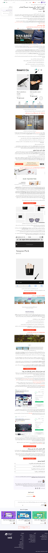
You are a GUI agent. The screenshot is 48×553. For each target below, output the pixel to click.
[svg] (39, 488)
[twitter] (9, 537)
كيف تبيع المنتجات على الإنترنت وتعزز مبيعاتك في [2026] (24, 520)
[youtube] (8, 537)
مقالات (22, 548)
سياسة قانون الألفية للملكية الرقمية (18, 547)
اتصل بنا (22, 537)
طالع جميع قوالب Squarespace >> (30, 293)
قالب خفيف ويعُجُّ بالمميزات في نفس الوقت (35, 113)
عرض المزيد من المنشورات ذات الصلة (24, 527)
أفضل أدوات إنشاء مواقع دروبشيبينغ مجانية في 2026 (40, 520)
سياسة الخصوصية (21, 544)
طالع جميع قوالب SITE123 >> (29, 368)
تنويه (22, 540)
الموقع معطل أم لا (32, 540)
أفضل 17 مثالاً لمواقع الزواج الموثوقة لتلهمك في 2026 (9, 520)
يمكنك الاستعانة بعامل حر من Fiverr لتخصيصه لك (36, 443)
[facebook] (11, 537)
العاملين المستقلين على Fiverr (37, 382)
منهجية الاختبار (21, 543)
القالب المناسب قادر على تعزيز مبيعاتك (7, 13)
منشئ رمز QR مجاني (32, 536)
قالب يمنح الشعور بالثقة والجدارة (36, 332)
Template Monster (37, 132)
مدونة (22, 536)
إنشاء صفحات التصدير (44, 537)
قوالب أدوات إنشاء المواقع (9, 10)
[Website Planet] (45, 4)
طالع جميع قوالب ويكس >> (29, 203)
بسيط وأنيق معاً (40, 205)
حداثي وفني (32, 167)
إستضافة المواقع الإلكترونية (43, 536)
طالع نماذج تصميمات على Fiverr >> (30, 446)
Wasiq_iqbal (30, 413)
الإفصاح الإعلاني (5, 0)
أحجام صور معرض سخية (38, 295)
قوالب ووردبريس (41, 25)
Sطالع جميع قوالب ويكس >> (30, 458)
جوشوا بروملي (40, 11)
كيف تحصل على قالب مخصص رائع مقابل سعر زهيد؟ (7, 12)
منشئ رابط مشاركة (32, 537)
